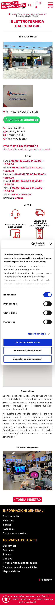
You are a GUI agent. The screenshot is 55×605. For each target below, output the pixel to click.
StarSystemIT (29, 602)
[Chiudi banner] (51, 244)
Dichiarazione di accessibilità (20, 567)
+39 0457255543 (15, 135)
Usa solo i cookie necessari (27, 359)
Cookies (7, 558)
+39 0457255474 (14, 127)
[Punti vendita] (36, 7)
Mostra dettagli (37, 334)
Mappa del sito (11, 571)
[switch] (47, 303)
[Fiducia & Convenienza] (14, 5)
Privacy (7, 554)
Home (13, 14)
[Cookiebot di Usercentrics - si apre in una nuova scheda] (32, 244)
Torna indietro (28, 499)
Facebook (8, 529)
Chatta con (23, 119)
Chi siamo (8, 550)
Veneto (34, 14)
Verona (42, 14)
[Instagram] (40, 3)
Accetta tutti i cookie (28, 342)
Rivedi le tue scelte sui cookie (20, 563)
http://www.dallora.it (16, 138)
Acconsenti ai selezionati (27, 350)
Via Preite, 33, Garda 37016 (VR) (21, 111)
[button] (6, 599)
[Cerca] (30, 6)
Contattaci (9, 546)
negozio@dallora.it (15, 131)
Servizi (7, 524)
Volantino (8, 520)
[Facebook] (36, 3)
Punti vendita (23, 14)
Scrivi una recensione (15, 533)
